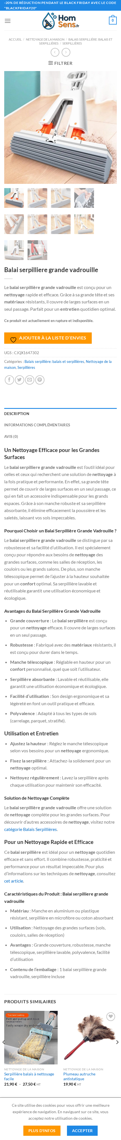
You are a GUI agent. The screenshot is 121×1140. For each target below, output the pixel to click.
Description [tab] (16, 413)
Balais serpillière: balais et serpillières (54, 361)
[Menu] (7, 21)
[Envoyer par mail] (29, 380)
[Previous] (4, 1053)
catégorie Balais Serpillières (30, 829)
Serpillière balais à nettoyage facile (29, 1076)
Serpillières (72, 43)
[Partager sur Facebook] (9, 380)
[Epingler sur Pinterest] (39, 380)
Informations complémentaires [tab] (37, 425)
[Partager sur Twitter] (19, 380)
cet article (13, 880)
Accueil (15, 39)
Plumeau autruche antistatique (79, 1076)
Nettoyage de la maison (45, 39)
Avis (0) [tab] (11, 436)
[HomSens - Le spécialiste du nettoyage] (60, 20)
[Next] (117, 1053)
